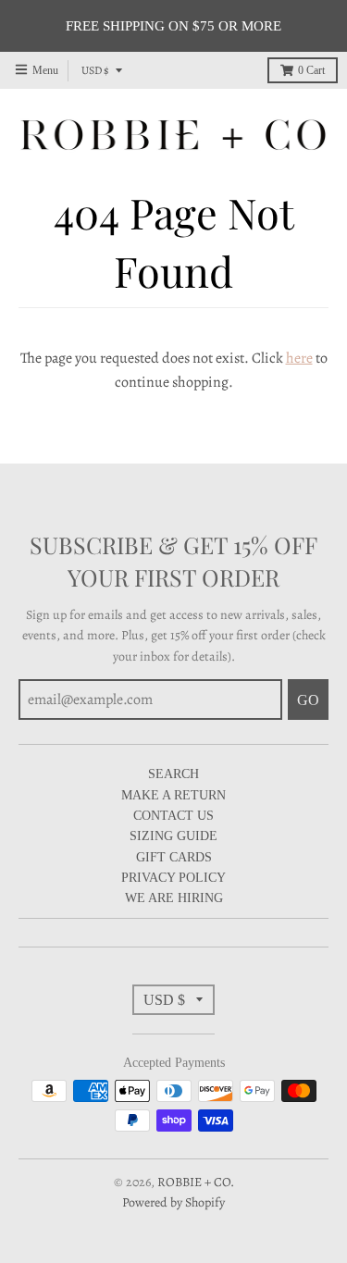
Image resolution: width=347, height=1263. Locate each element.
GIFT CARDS (174, 857)
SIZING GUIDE (173, 836)
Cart (311, 70)
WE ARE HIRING (174, 898)
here (299, 358)
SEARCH (173, 774)
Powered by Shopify (173, 1202)
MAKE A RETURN (173, 795)
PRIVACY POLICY (173, 878)
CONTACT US (173, 816)
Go (308, 700)
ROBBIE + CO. (195, 1182)
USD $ (95, 70)
